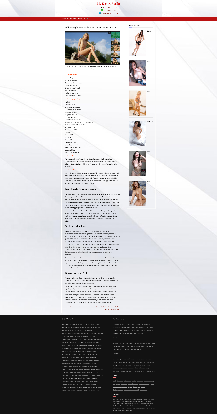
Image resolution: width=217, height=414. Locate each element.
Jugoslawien (86, 387)
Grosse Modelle (146, 365)
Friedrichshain (66, 339)
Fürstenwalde (124, 404)
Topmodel (116, 343)
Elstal (63, 336)
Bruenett (124, 368)
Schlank (152, 362)
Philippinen (80, 384)
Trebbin (84, 372)
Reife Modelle (131, 359)
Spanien (85, 390)
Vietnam (70, 384)
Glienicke (90, 339)
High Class (143, 330)
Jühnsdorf (150, 404)
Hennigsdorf (65, 342)
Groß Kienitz (149, 406)
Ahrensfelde (65, 324)
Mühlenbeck (116, 406)
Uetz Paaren (90, 372)
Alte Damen (139, 359)
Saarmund (74, 363)
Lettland (98, 387)
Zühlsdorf (134, 406)
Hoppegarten (88, 342)
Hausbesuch (125, 333)
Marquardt (68, 351)
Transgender (137, 349)
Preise (80, 19)
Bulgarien (93, 384)
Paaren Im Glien (74, 357)
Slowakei (79, 390)
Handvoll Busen (117, 362)
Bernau (70, 327)
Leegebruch (77, 348)
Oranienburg (65, 357)
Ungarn (98, 390)
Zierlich (146, 362)
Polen (68, 390)
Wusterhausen (83, 345)
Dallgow (77, 333)
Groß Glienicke (141, 406)
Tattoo (130, 371)
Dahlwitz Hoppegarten (68, 333)
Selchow (81, 369)
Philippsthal (73, 360)
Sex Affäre (123, 399)
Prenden (85, 360)
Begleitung (150, 330)
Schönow (148, 401)
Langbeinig (124, 371)
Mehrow (74, 351)
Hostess (123, 346)
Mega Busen (135, 362)
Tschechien (91, 390)
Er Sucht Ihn (140, 333)
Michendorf (81, 351)
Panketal (82, 357)
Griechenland (74, 387)
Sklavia (143, 387)
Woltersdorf (94, 378)
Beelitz (85, 324)
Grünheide (144, 404)
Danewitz (83, 333)
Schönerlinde (136, 401)
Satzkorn (79, 363)
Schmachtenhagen (67, 366)
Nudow (89, 354)
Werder (93, 375)
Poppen (130, 387)
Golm (94, 339)
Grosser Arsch (151, 371)
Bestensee (76, 327)
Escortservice (135, 327)
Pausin (88, 357)
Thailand (64, 384)
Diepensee (90, 333)
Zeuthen (91, 381)
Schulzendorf (77, 366)
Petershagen (65, 360)
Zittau (99, 339)
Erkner (68, 336)
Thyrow (79, 372)
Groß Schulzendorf (127, 408)
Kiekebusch (95, 342)
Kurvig (147, 368)
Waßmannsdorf (117, 410)
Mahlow (97, 327)
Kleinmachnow (66, 345)
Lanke (71, 348)
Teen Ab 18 (116, 359)
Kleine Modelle (129, 365)
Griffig (115, 365)
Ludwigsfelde (97, 348)
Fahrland (79, 336)
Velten (96, 372)
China (75, 384)
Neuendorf (80, 342)
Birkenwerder (91, 327)
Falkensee (85, 336)
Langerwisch (65, 348)
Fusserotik (124, 384)
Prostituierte (143, 343)
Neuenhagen (74, 354)
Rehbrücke (131, 404)
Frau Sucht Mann (118, 330)
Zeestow (72, 381)
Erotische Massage (149, 381)
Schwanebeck (85, 366)
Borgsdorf (71, 330)
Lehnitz (84, 348)
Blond (136, 368)
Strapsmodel (136, 371)
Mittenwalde (89, 351)
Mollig (119, 365)
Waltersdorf (65, 375)
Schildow (94, 363)
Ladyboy (119, 349)
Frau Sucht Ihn (150, 327)
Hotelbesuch (127, 330)
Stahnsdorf (87, 369)
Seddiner (64, 369)
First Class (142, 327)
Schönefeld (116, 401)
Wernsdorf (65, 378)
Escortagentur (139, 324)
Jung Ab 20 (123, 359)
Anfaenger (142, 368)
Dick (123, 365)
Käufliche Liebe (130, 399)
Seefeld (75, 369)
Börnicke (147, 399)
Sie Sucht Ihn (135, 330)
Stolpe (93, 369)
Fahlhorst (73, 336)
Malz (63, 351)
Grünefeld (137, 404)
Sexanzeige (147, 324)
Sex (119, 327)
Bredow (77, 330)
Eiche (95, 333)
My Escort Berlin (108, 3)
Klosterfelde (74, 345)
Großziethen (143, 408)
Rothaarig (131, 368)
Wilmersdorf (86, 378)
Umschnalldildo (134, 390)
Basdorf (80, 324)
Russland (73, 390)
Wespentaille (117, 371)
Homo (114, 349)
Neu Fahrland (66, 354)
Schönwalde (116, 404)
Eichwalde (100, 333)
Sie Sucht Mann (125, 327)
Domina (134, 381)
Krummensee (98, 345)
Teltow (71, 372)
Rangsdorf (96, 360)
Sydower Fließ (151, 408)
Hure (127, 346)
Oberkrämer (116, 399)
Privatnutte (135, 343)
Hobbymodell (151, 343)
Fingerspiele (116, 384)
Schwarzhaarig (117, 368)
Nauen (95, 351)
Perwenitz (93, 357)
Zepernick (85, 381)
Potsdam (79, 360)
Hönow (152, 399)
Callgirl (122, 343)
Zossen (96, 381)
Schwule (125, 349)
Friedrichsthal (75, 339)
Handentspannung (144, 384)
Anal (114, 381)
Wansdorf (78, 375)
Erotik (132, 324)
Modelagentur (117, 333)
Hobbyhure (144, 346)
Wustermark (65, 381)
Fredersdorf (92, 336)
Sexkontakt (133, 333)
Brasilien (87, 384)
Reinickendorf (66, 363)
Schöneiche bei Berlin (125, 401)
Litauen (64, 390)
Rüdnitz (129, 406)
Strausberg (65, 372)
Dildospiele (120, 381)
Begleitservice (126, 324)
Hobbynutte (116, 346)
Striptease (127, 390)
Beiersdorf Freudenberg (94, 324)
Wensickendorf (86, 375)
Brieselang (83, 330)
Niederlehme (82, 354)
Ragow (91, 360)
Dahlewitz (89, 330)
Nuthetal (94, 354)
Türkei (130, 410)
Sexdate (115, 327)
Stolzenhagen (99, 369)
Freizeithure (137, 346)
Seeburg (70, 369)
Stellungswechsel (118, 390)
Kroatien (93, 387)
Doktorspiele (127, 381)
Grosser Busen (127, 362)
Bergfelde (64, 327)
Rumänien (125, 410)
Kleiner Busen (147, 359)
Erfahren (143, 371)
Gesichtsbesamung (133, 384)
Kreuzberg (91, 345)
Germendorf (83, 339)
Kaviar (152, 384)
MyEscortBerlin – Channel (109, 13)
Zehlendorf (78, 381)
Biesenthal (83, 327)
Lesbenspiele (117, 387)
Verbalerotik (143, 390)
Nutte (131, 346)
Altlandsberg (73, 324)
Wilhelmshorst (78, 378)
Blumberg (64, 330)
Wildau (71, 378)
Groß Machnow (117, 408)
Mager (142, 362)
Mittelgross (137, 365)
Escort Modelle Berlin (69, 19)
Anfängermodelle (140, 399)
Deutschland (65, 387)
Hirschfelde (73, 342)
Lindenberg (90, 348)
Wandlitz (71, 375)
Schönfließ (143, 401)
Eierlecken (140, 381)
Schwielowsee (94, 366)
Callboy (151, 346)
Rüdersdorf (123, 406)
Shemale (130, 349)
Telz (75, 372)
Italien (80, 387)
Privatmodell (128, 343)
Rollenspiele (136, 387)
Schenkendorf (87, 363)
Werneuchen (99, 375)
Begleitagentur (117, 324)
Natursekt (124, 387)
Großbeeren (136, 408)
